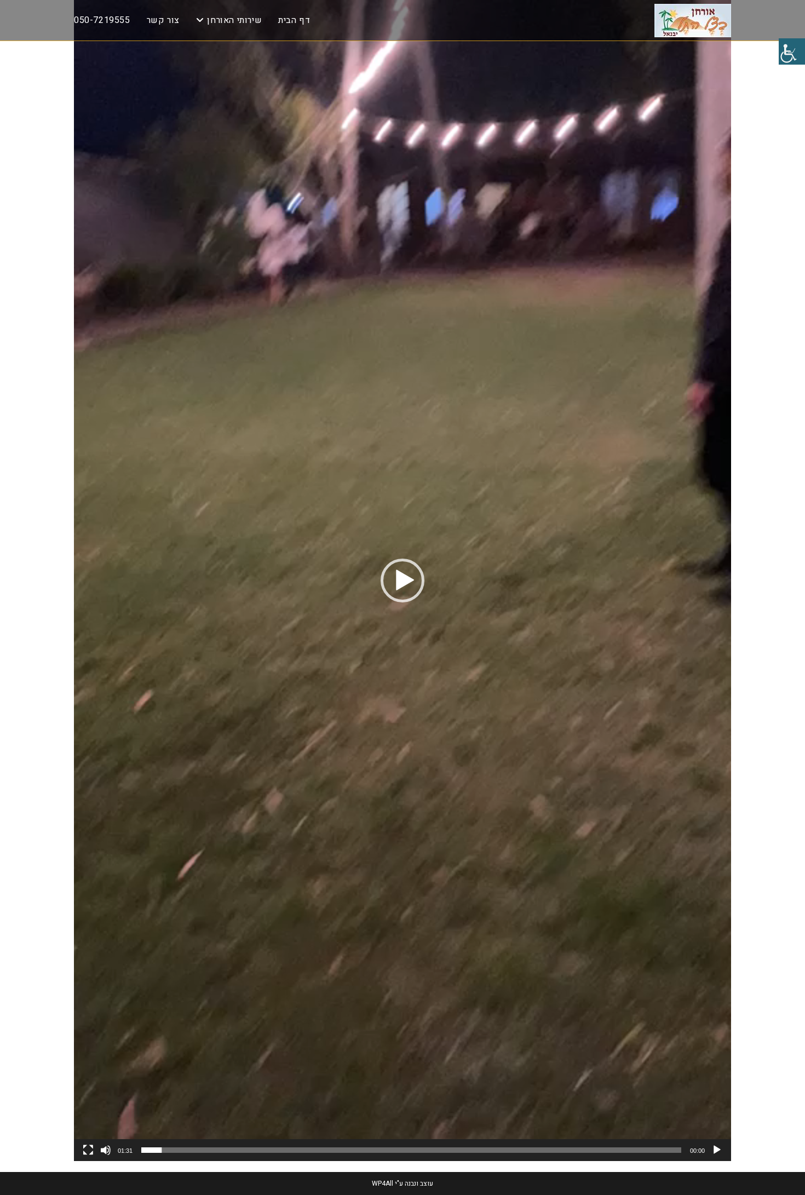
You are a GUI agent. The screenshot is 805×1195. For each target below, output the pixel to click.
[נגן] (716, 1150)
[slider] (411, 1150)
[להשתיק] (105, 1150)
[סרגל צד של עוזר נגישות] (792, 51)
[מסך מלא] (88, 1150)
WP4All (382, 1183)
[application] (402, 580)
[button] (402, 580)
